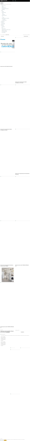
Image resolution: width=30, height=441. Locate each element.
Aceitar (5, 440)
